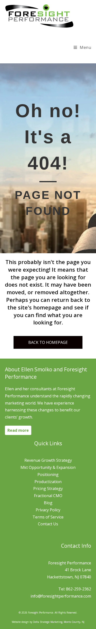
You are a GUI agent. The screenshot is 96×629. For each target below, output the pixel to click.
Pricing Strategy (48, 488)
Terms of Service (48, 517)
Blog (48, 502)
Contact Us (48, 524)
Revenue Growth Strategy (48, 460)
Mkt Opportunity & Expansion (48, 467)
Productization (48, 481)
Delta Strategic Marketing (47, 622)
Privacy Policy (48, 510)
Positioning (48, 474)
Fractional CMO (48, 495)
